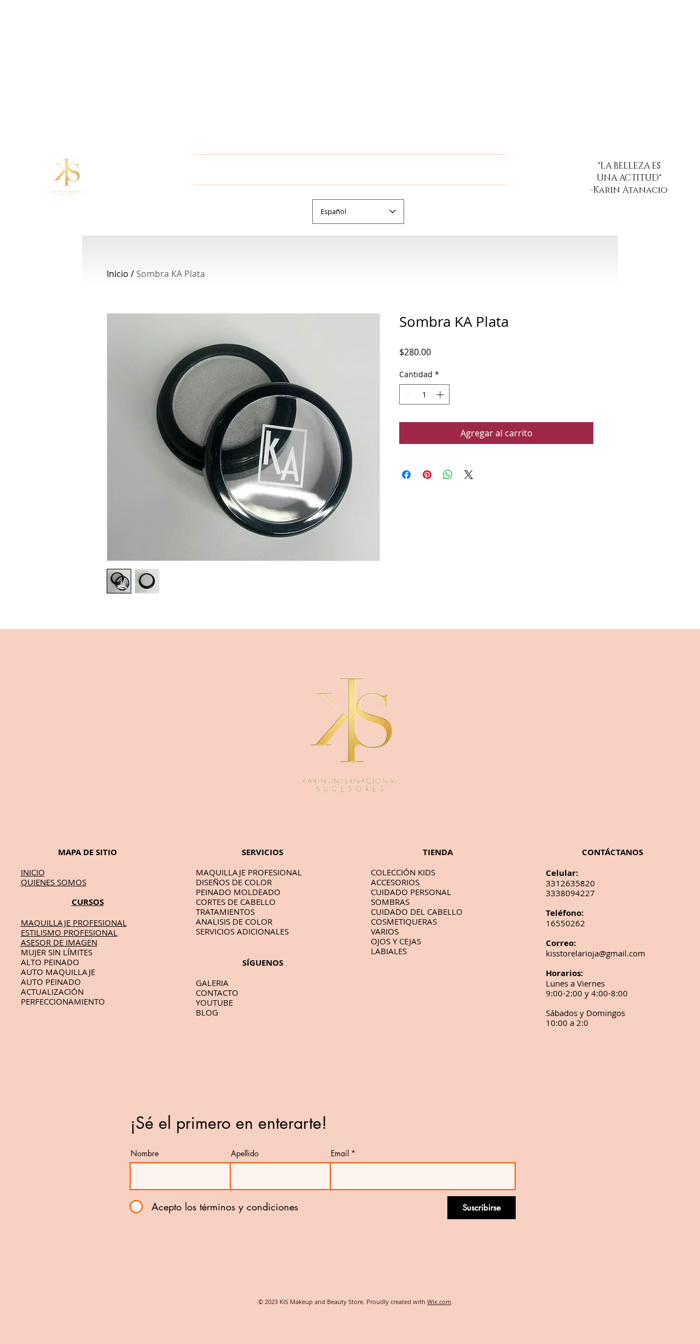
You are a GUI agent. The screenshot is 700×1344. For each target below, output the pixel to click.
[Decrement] (408, 394)
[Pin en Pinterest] (427, 474)
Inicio (118, 274)
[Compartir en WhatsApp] (447, 474)
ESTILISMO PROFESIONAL (69, 932)
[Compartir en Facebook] (406, 474)
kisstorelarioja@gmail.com (595, 953)
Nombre (145, 1153)
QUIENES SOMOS (53, 881)
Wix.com (439, 1301)
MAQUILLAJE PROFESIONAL (74, 922)
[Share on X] (468, 474)
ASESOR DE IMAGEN (59, 942)
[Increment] (441, 394)
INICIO (33, 872)
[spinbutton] (424, 394)
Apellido (245, 1153)
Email (340, 1153)
